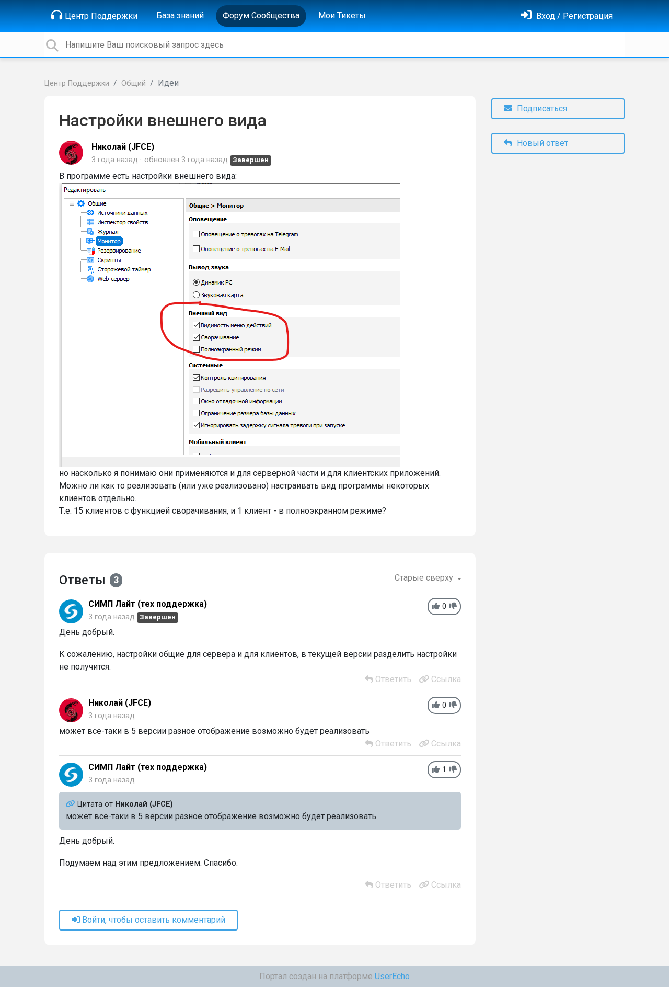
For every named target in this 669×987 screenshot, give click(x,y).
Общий (133, 83)
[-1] (453, 606)
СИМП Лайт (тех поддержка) (147, 604)
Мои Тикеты (342, 15)
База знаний (180, 15)
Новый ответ (541, 143)
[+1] (436, 606)
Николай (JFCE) (122, 147)
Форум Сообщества (261, 15)
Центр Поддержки (101, 16)
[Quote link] (71, 804)
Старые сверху (425, 578)
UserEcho (392, 976)
